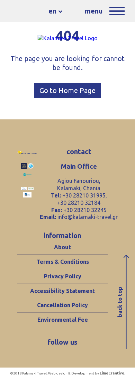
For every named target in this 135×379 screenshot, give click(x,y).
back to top (120, 302)
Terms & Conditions (62, 262)
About (62, 247)
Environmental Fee (62, 320)
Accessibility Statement (62, 291)
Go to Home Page (67, 90)
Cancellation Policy (62, 305)
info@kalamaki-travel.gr (87, 217)
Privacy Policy (62, 276)
